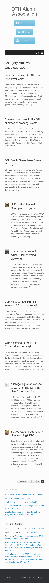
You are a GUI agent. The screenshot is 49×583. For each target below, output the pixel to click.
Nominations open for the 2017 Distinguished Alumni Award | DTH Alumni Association (22, 555)
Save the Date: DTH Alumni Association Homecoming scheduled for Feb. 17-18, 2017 (24, 559)
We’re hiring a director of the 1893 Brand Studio (23, 494)
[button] (36, 52)
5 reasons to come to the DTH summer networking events (23, 121)
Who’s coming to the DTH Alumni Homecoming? (20, 344)
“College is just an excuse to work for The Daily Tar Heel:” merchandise (26, 387)
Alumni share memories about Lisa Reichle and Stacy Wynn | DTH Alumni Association (23, 543)
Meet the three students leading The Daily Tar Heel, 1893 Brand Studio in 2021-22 (23, 513)
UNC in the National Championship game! (23, 206)
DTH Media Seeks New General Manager (24, 162)
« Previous (22, 481)
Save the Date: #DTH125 (34, 528)
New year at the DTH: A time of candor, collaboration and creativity (23, 548)
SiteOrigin (39, 578)
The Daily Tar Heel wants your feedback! (21, 502)
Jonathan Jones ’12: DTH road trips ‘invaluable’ (23, 77)
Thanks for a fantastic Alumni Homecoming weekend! (24, 254)
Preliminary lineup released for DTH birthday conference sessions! (24, 537)
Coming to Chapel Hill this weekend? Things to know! (21, 303)
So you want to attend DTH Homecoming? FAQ (27, 433)
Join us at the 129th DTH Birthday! (18, 498)
